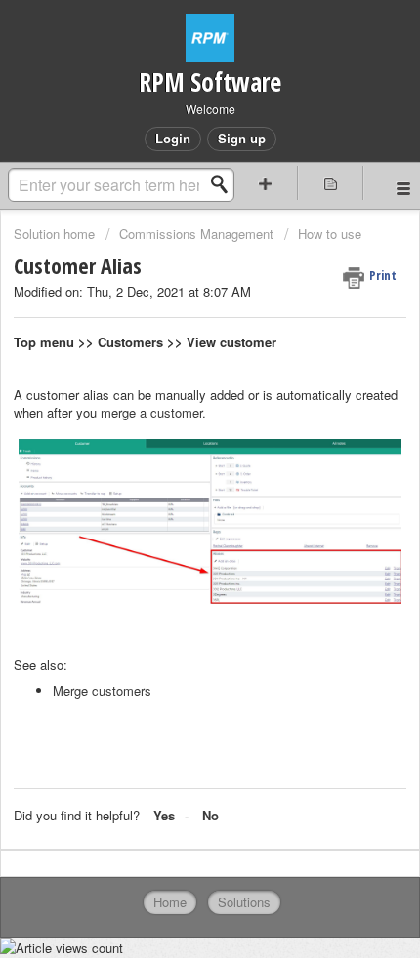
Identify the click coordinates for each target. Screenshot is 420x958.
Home (170, 902)
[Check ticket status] (330, 183)
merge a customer (151, 412)
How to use (329, 233)
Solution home (56, 233)
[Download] (173, 464)
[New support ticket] (265, 183)
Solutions (244, 902)
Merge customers (102, 690)
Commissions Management (196, 233)
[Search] (224, 184)
